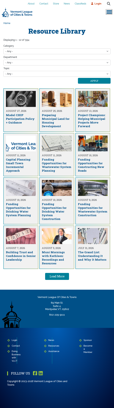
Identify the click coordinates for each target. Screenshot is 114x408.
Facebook (35, 373)
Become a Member (85, 348)
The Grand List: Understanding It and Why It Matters (92, 255)
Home (6, 23)
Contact (43, 3)
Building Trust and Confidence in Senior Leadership (21, 255)
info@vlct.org (57, 317)
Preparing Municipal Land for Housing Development (55, 120)
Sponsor (85, 340)
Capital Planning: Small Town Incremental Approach (18, 165)
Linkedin (41, 373)
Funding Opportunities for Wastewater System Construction (92, 209)
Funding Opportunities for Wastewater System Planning (56, 165)
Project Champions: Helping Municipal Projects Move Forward (91, 120)
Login (98, 3)
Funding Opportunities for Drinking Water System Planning (18, 209)
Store (56, 3)
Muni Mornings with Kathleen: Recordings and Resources (53, 257)
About (31, 3)
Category (8, 45)
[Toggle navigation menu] (109, 11)
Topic (6, 68)
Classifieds (80, 3)
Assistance (49, 351)
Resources (49, 345)
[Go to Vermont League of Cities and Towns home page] (17, 8)
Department (10, 57)
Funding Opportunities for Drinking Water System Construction (54, 211)
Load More (57, 276)
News (67, 3)
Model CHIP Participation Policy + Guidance (20, 118)
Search (108, 4)
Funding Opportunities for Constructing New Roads (91, 165)
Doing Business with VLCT (13, 356)
